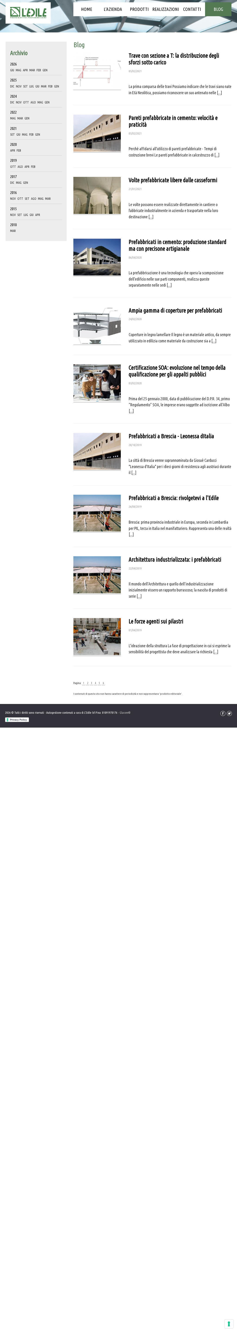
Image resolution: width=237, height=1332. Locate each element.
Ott (26, 102)
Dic (12, 86)
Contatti (192, 9)
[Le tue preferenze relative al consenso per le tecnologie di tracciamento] (229, 1323)
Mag (18, 70)
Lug (31, 86)
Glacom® (125, 712)
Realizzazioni (165, 9)
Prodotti (139, 9)
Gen (45, 70)
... (219, 93)
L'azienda (113, 9)
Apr (25, 70)
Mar (32, 70)
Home (86, 9)
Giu (12, 70)
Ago (33, 102)
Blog (218, 9)
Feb (39, 70)
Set (25, 86)
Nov (19, 86)
